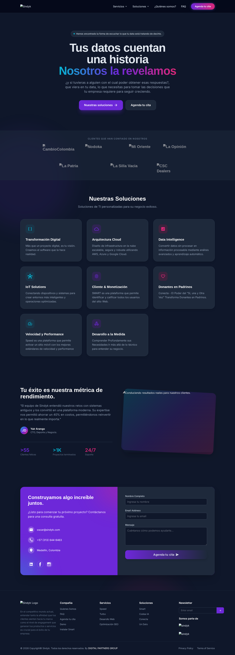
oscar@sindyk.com (48, 529)
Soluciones (139, 6)
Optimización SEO (109, 624)
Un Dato (143, 624)
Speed (103, 608)
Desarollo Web (107, 619)
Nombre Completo (135, 496)
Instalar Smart (67, 629)
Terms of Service (206, 648)
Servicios (118, 6)
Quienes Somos (68, 608)
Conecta (143, 619)
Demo (63, 624)
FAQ (183, 6)
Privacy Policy (186, 648)
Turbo (103, 614)
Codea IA (144, 614)
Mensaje (129, 524)
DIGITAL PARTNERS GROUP (103, 648)
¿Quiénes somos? (165, 6)
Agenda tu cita (203, 6)
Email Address (133, 510)
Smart (142, 608)
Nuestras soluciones (101, 105)
